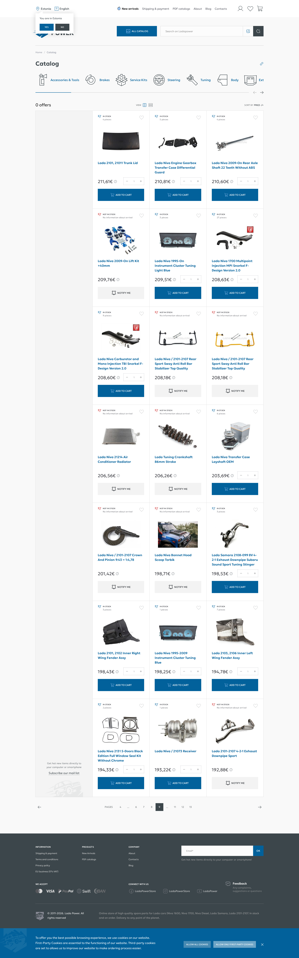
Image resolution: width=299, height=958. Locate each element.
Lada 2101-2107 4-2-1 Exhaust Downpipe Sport (234, 753)
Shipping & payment (155, 8)
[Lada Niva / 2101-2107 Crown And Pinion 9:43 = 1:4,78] (121, 534)
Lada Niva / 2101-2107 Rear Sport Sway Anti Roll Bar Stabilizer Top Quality (175, 363)
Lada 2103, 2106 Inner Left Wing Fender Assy (232, 655)
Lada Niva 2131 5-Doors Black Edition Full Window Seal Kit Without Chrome (120, 755)
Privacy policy (42, 865)
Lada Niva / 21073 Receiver (175, 751)
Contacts (221, 8)
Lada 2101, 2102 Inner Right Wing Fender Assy (119, 655)
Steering (173, 80)
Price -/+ (259, 105)
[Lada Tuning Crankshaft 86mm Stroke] (178, 436)
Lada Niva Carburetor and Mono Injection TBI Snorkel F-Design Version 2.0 (120, 363)
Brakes (104, 80)
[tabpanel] (57, 81)
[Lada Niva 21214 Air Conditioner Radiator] (121, 436)
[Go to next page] (260, 807)
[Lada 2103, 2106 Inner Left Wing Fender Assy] (235, 632)
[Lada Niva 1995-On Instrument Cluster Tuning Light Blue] (178, 240)
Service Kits (138, 80)
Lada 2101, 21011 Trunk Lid (118, 163)
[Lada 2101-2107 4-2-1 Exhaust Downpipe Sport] (235, 730)
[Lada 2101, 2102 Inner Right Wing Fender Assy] (121, 632)
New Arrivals (88, 853)
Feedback (240, 883)
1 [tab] (53, 92)
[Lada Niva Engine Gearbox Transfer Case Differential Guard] (178, 142)
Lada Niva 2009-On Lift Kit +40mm (118, 263)
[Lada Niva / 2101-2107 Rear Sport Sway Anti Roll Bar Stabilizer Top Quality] (178, 338)
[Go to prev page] (39, 807)
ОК (258, 850)
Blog (208, 8)
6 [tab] (231, 92)
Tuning (206, 80)
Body (235, 80)
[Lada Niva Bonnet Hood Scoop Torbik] (178, 534)
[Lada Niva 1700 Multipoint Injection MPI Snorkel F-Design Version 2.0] (235, 240)
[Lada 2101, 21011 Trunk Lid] (121, 142)
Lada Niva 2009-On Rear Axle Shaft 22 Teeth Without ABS (235, 165)
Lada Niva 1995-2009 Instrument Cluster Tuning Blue (175, 657)
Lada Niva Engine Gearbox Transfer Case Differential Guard (175, 167)
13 (190, 807)
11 (175, 807)
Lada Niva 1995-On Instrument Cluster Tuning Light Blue (175, 265)
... (128, 807)
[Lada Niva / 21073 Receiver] (178, 730)
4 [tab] (160, 92)
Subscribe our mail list (64, 773)
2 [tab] (89, 92)
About (198, 8)
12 (183, 807)
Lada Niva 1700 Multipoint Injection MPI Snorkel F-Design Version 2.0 (232, 265)
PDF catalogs (181, 8)
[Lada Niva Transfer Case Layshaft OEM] (235, 436)
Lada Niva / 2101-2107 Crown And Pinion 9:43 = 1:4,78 (120, 557)
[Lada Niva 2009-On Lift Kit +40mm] (121, 240)
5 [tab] (195, 92)
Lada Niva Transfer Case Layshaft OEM (231, 459)
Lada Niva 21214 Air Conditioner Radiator (114, 459)
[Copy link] (260, 64)
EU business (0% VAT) (46, 871)
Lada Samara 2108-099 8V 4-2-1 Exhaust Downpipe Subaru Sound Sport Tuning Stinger (235, 559)
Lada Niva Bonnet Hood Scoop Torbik (173, 557)
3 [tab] (124, 92)
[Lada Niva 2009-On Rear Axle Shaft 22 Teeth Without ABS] (235, 142)
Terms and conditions (46, 859)
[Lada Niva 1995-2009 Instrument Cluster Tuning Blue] (178, 632)
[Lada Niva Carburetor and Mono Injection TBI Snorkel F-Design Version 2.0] (121, 338)
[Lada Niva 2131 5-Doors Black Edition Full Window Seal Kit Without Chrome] (121, 730)
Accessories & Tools (65, 80)
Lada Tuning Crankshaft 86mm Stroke (174, 459)
